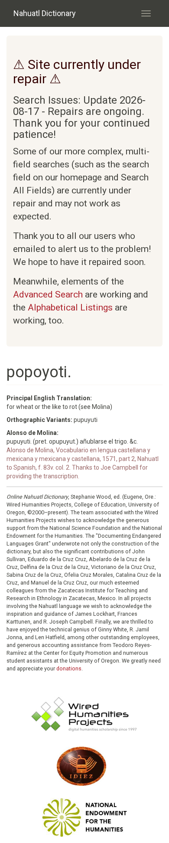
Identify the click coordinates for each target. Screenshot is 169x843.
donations (68, 668)
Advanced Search (48, 294)
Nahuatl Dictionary (44, 13)
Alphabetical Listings (70, 307)
